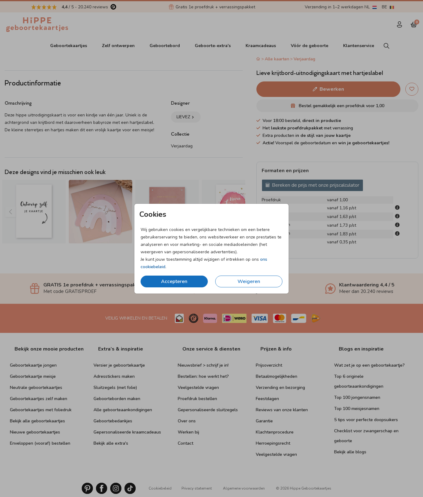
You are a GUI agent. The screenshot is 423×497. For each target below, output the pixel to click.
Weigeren (249, 281)
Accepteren (174, 281)
